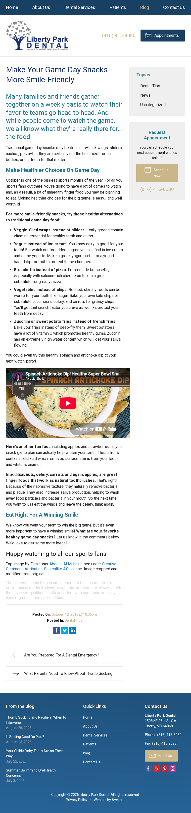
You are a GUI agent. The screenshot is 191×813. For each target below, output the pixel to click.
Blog (144, 7)
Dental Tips (73, 620)
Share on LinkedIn (72, 630)
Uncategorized (153, 104)
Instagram (172, 768)
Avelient (118, 800)
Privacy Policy (76, 800)
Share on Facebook (56, 630)
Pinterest (164, 768)
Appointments (166, 35)
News (145, 95)
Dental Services (79, 7)
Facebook (148, 768)
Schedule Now (160, 173)
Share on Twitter (64, 630)
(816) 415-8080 (119, 35)
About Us (41, 7)
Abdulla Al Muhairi (65, 564)
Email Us (165, 756)
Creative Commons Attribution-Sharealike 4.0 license (61, 566)
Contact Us (174, 7)
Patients (118, 7)
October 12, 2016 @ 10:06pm (74, 614)
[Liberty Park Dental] (37, 35)
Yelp (156, 768)
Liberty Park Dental (94, 795)
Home (12, 7)
